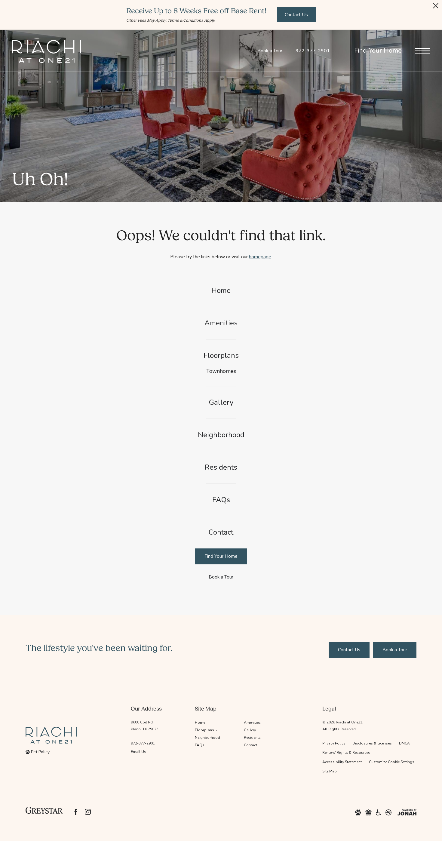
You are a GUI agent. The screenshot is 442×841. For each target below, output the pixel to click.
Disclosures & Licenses (372, 743)
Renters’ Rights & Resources (346, 752)
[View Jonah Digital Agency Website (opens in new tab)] (406, 812)
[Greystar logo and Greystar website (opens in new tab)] (44, 812)
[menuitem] (221, 290)
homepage (260, 256)
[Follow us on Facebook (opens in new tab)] (76, 812)
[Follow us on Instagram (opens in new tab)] (88, 812)
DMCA (404, 743)
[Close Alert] (435, 7)
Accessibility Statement (342, 762)
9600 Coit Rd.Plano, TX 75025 (144, 726)
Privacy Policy (333, 743)
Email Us (138, 751)
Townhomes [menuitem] (221, 371)
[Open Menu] (422, 51)
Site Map (329, 771)
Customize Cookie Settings (391, 762)
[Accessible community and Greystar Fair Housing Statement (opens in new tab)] (378, 812)
